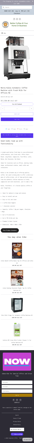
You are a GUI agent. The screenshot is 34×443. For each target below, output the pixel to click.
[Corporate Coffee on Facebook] (14, 19)
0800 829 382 (9, 11)
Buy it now (17, 119)
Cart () (26, 11)
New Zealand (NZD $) (16, 429)
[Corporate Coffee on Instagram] (17, 19)
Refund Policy (17, 424)
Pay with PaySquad (17, 104)
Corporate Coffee (13, 438)
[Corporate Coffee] (17, 25)
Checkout (17, 13)
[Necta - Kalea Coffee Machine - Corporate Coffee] (17, 58)
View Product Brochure (10, 230)
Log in (17, 11)
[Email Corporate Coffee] (20, 19)
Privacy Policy (17, 421)
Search (17, 415)
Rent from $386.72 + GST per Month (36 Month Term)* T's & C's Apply (17, 135)
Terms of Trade (17, 418)
